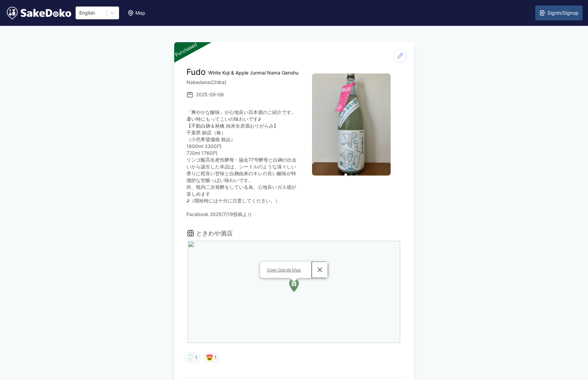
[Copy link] (400, 56)
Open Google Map (284, 269)
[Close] (320, 270)
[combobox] (80, 13)
